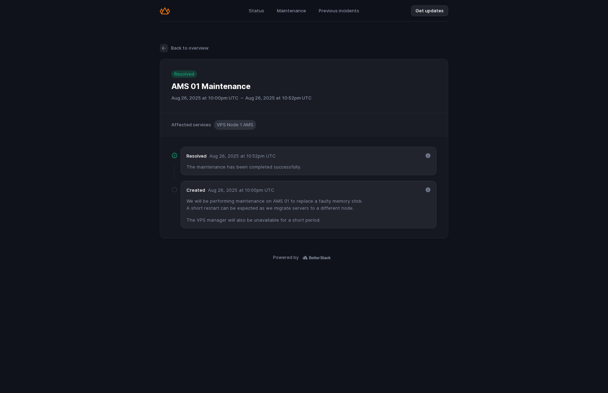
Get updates (430, 10)
